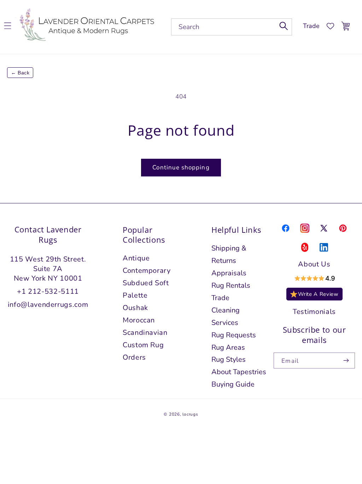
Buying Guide (233, 384)
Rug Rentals (230, 285)
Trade (311, 26)
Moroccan (139, 320)
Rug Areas (228, 347)
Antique (136, 258)
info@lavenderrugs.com (48, 304)
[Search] (283, 25)
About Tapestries (238, 372)
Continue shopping (180, 167)
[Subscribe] (346, 360)
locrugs (190, 414)
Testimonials (314, 311)
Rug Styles (228, 359)
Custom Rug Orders (143, 351)
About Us (314, 264)
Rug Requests (233, 335)
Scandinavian (145, 332)
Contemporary (147, 270)
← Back (20, 72)
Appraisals (228, 273)
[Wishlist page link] (330, 26)
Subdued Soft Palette (146, 289)
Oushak (135, 308)
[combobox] (231, 26)
